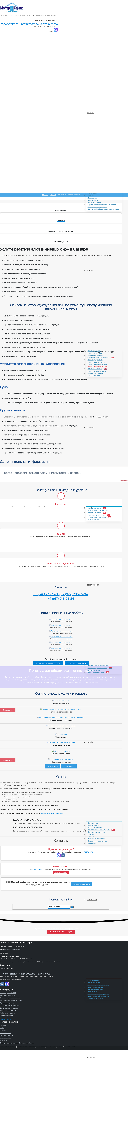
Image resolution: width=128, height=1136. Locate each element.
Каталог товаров (6, 1035)
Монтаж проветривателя (99, 517)
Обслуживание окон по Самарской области (17, 1043)
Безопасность (93, 585)
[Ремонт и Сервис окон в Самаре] (11, 12)
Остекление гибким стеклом (98, 996)
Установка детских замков (100, 668)
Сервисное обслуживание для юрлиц (102, 205)
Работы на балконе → (76, 663)
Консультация (5, 1038)
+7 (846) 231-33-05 (46, 594)
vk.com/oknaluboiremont (52, 813)
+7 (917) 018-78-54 (61, 598)
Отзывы (3, 1030)
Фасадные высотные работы (101, 357)
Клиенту (90, 113)
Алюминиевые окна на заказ (98, 985)
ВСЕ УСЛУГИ (53, 766)
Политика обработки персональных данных (104, 209)
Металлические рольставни (98, 666)
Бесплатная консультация (97, 207)
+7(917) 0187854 (49, 24)
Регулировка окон (7, 1003)
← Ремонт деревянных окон (48, 663)
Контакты (91, 1057)
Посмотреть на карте (81, 884)
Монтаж (90, 427)
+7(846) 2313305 (9, 24)
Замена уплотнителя (95, 373)
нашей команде (37, 869)
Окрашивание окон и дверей (101, 830)
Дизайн (90, 742)
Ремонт (90, 270)
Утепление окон (6, 1016)
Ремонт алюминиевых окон (98, 366)
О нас (2, 1028)
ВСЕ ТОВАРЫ (68, 766)
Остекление (92, 900)
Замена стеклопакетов (96, 355)
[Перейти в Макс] (56, 31)
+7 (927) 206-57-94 (74, 594)
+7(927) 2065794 (29, 24)
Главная (45, 195)
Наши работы (5, 1033)
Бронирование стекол (98, 672)
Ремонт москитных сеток (97, 371)
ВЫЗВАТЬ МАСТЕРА (60, 873)
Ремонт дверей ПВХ (95, 360)
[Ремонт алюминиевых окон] (61, 619)
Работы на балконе (97, 369)
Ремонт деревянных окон (97, 364)
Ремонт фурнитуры (95, 353)
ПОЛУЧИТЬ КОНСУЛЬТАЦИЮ (60, 932)
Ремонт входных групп (96, 362)
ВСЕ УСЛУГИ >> (6, 1019)
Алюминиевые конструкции (98, 994)
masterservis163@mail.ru (12, 949)
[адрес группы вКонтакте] (63, 857)
